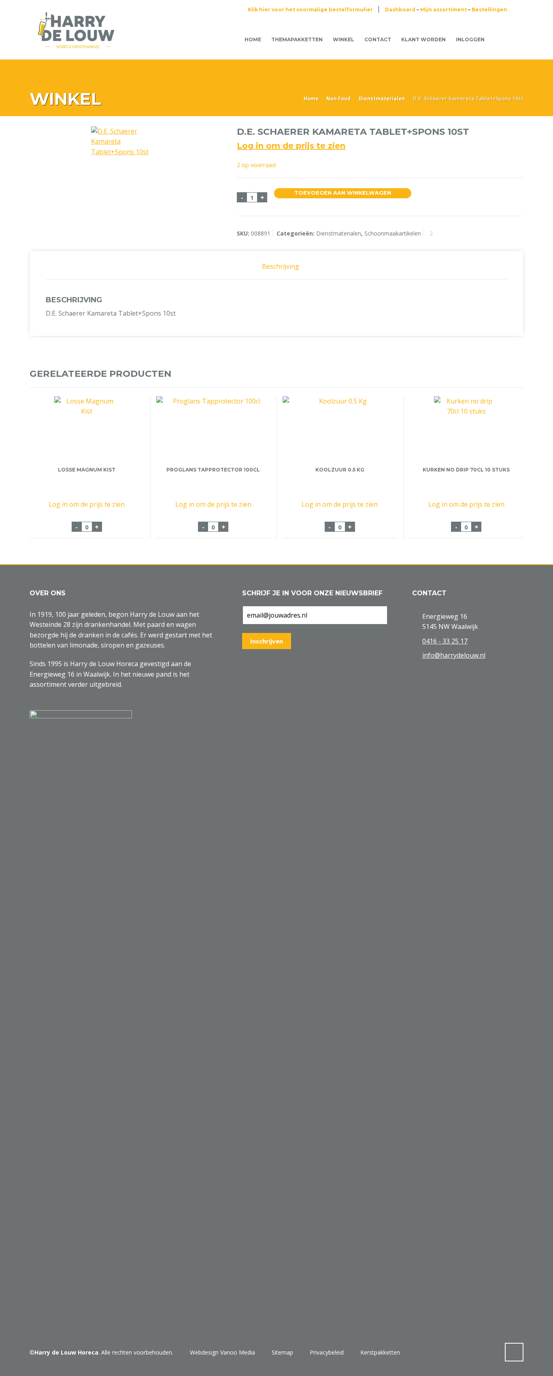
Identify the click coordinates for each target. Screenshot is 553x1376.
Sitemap (282, 1352)
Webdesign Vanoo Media (222, 1352)
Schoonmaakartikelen (392, 233)
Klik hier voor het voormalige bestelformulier (310, 9)
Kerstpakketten (380, 1352)
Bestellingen (489, 9)
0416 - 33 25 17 (445, 641)
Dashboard (400, 9)
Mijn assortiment (443, 9)
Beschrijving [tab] (280, 266)
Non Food (338, 98)
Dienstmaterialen (382, 98)
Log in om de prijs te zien (291, 146)
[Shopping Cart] (502, 39)
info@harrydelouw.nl (453, 655)
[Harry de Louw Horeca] (76, 39)
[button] (10, 1365)
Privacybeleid (327, 1352)
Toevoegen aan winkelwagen (342, 193)
